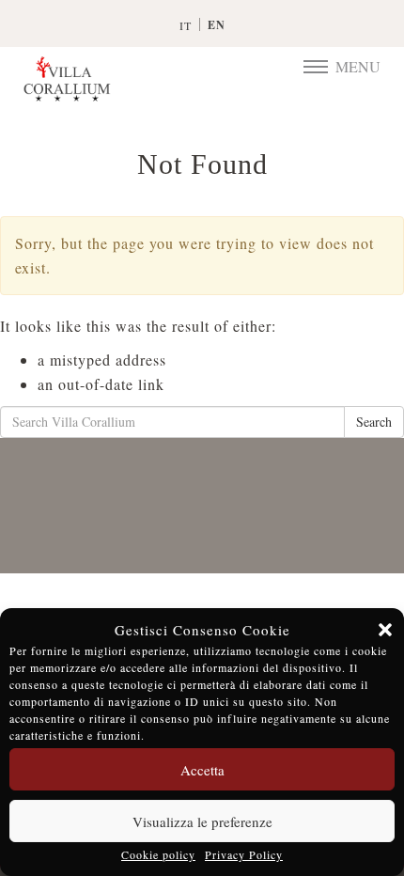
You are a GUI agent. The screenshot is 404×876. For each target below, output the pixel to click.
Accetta (202, 769)
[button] (385, 629)
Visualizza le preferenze (202, 821)
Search (374, 421)
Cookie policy (158, 854)
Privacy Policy (244, 854)
